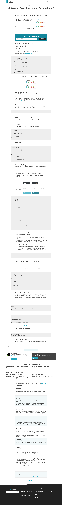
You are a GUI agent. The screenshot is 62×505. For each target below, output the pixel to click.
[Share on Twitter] (8, 346)
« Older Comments (31, 480)
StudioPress (21, 100)
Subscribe (42, 38)
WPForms (36, 497)
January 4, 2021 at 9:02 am (19, 398)
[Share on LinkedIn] (11, 346)
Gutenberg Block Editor (32, 5)
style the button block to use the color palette (31, 32)
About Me (14, 359)
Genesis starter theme (29, 53)
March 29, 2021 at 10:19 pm (19, 429)
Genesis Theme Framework (39, 491)
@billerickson (43, 383)
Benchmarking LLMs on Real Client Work (26, 491)
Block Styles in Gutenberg (29, 325)
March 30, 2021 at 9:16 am (19, 440)
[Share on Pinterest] (9, 346)
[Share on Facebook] (7, 346)
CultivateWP (13, 355)
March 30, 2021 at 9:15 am (19, 419)
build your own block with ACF (29, 400)
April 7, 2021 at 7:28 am (19, 474)
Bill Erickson (10, 1)
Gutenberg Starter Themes (38, 374)
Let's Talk (34, 358)
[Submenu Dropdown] (52, 1)
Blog (27, 5)
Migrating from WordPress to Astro (25, 495)
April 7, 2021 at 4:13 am (19, 448)
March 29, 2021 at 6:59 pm (19, 409)
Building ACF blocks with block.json (14, 374)
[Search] (54, 1)
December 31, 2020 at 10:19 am (20, 389)
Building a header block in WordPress (40, 366)
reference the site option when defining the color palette (29, 476)
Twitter (52, 491)
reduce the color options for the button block (34, 167)
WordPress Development (35, 349)
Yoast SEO (36, 494)
